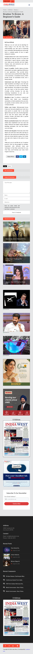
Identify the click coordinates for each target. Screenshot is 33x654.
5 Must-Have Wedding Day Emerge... (14, 259)
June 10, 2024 (8, 37)
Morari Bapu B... (15, 561)
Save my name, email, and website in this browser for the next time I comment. (12, 207)
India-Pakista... (15, 554)
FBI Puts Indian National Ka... (14, 583)
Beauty (16, 9)
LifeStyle (10, 9)
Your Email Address (10, 496)
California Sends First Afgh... (14, 580)
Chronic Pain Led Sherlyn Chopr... (16, 282)
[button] (16, 299)
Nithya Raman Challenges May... (15, 576)
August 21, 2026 (16, 563)
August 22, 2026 (16, 550)
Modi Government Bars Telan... (15, 587)
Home (4, 9)
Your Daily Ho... (15, 548)
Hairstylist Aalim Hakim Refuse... (16, 239)
